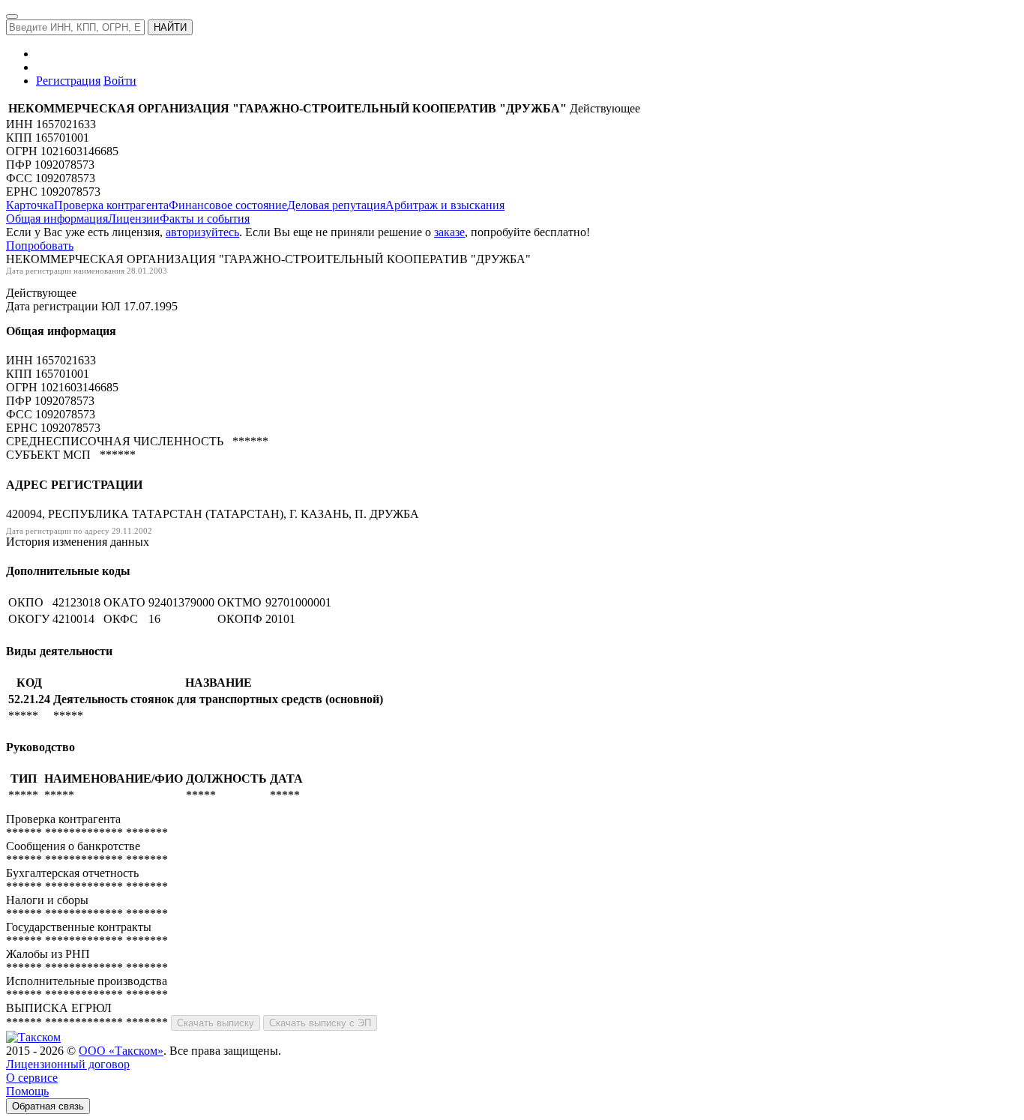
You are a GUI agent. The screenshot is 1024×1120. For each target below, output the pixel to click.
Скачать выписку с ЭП (320, 1023)
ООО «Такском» (121, 1050)
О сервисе (32, 1077)
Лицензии (134, 218)
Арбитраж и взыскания (445, 205)
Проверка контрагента (111, 205)
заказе (449, 232)
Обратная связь (48, 1106)
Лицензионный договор (68, 1064)
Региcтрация (68, 80)
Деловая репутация (336, 205)
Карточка (30, 205)
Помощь (27, 1091)
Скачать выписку (215, 1023)
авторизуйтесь (202, 232)
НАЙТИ (170, 27)
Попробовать (39, 245)
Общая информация (57, 218)
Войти (119, 80)
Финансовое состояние (228, 205)
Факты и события (205, 218)
